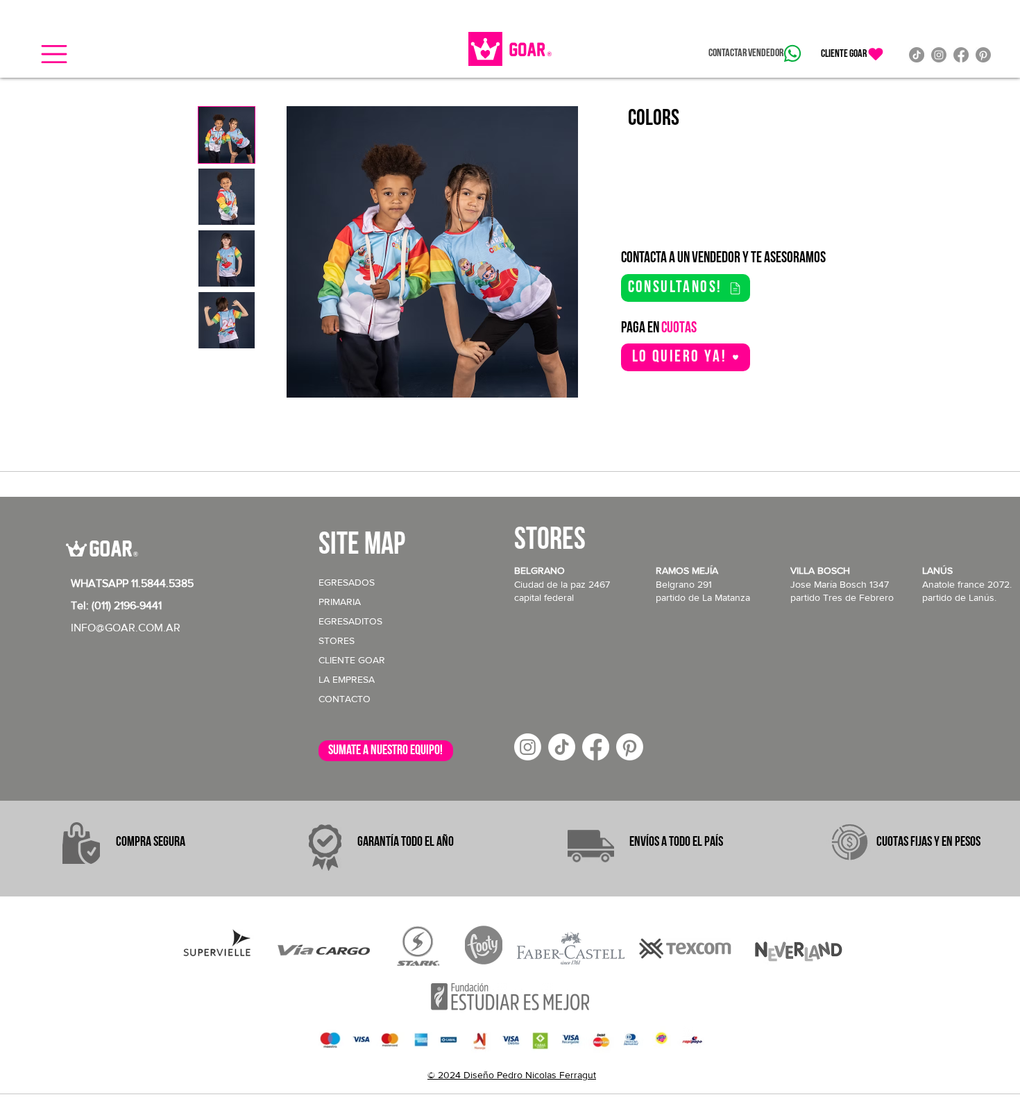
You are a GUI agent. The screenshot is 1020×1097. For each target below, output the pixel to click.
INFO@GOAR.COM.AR (125, 627)
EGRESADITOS (350, 621)
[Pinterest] (983, 54)
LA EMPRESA (346, 679)
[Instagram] (938, 54)
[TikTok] (916, 54)
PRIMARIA (339, 601)
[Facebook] (961, 54)
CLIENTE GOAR (351, 659)
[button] (54, 54)
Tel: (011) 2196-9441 (116, 605)
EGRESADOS (346, 582)
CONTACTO (344, 698)
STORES (336, 640)
